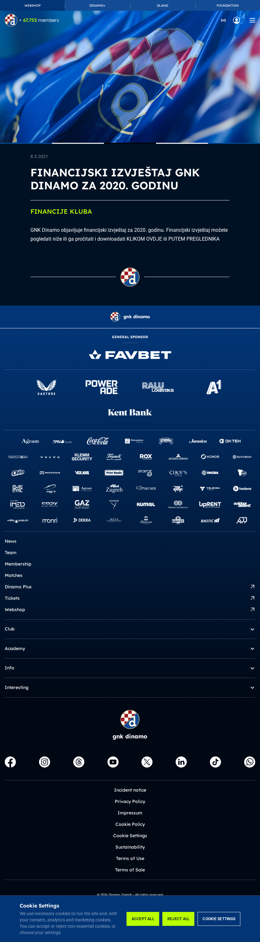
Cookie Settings (219, 919)
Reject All (178, 919)
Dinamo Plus (18, 587)
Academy (15, 648)
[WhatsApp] (249, 762)
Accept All (143, 919)
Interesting (17, 687)
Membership (18, 564)
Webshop (15, 609)
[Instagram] (44, 762)
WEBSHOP (32, 5)
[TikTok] (215, 762)
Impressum (130, 813)
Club (10, 629)
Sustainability (130, 847)
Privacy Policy (130, 801)
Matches (14, 575)
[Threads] (78, 762)
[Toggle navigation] (252, 20)
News (10, 541)
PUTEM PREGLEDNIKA (193, 239)
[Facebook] (10, 762)
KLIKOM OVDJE (144, 239)
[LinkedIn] (181, 762)
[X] (147, 762)
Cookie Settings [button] (130, 835)
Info (9, 668)
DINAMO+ (97, 5)
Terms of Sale (130, 870)
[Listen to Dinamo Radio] (223, 20)
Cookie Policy (130, 824)
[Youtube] (113, 762)
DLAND (162, 5)
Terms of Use (130, 858)
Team (10, 552)
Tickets (12, 598)
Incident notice (130, 790)
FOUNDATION (228, 5)
